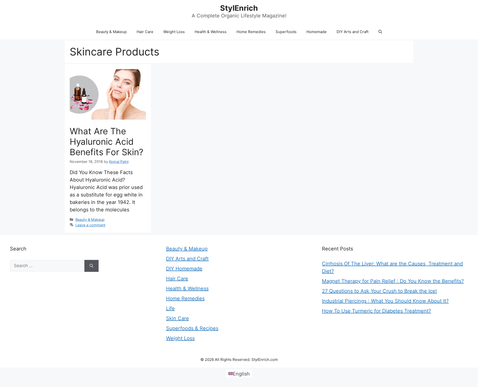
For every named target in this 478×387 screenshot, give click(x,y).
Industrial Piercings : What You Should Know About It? (385, 301)
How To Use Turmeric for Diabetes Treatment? (376, 311)
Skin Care (177, 318)
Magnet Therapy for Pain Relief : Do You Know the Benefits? (393, 281)
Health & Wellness (211, 31)
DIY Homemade (184, 269)
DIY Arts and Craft (352, 31)
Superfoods (286, 31)
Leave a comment (90, 225)
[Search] (91, 266)
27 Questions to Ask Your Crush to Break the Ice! (379, 291)
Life (170, 308)
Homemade (316, 31)
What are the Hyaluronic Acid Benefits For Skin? (106, 141)
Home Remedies (251, 31)
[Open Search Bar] (380, 31)
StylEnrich (239, 7)
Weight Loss (174, 31)
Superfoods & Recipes (192, 328)
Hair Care (145, 31)
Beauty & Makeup (111, 31)
